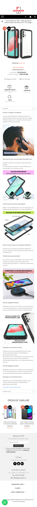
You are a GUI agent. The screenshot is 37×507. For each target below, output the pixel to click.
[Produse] (2, 17)
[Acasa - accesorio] (18, 10)
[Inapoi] (1, 21)
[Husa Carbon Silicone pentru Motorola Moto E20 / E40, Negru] (27, 412)
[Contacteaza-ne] (26, 17)
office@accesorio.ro (19, 478)
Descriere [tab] (5, 108)
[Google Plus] (22, 463)
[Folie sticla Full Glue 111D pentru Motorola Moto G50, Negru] (10, 412)
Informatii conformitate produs (11, 387)
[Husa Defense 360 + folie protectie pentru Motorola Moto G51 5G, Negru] (18, 43)
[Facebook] (15, 463)
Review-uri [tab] (7, 391)
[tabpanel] (18, 43)
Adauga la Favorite (11, 79)
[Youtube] (18, 463)
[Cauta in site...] (35, 17)
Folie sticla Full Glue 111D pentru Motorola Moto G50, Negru (10, 423)
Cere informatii (25, 79)
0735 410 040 (19, 475)
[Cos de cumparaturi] (30, 17)
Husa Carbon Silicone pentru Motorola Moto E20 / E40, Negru (27, 423)
